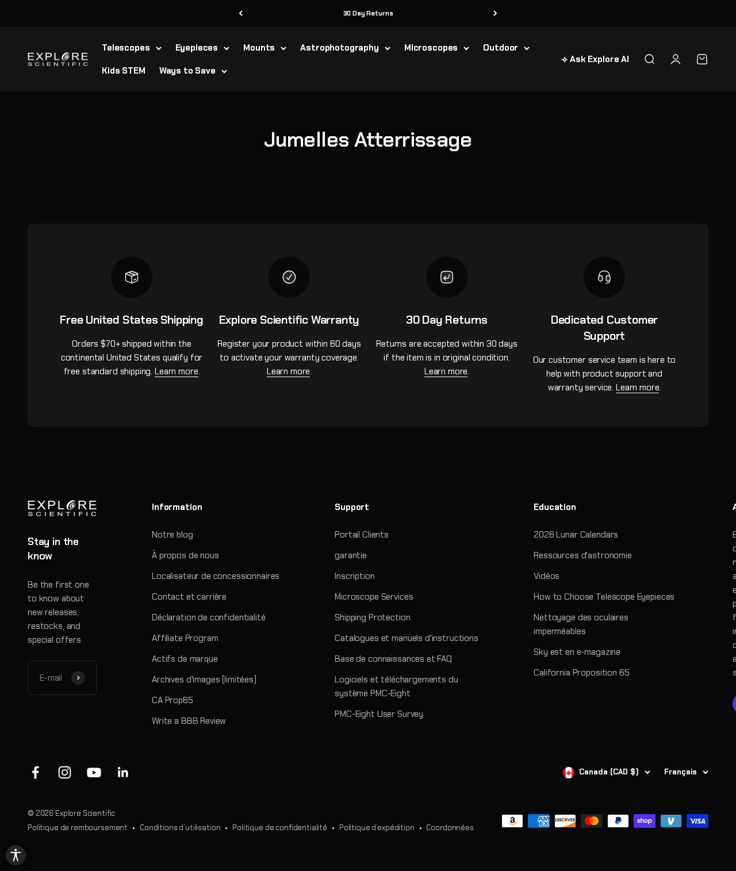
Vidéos (546, 576)
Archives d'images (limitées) (204, 679)
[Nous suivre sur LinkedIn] (123, 772)
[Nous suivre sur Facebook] (35, 772)
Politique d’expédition (377, 827)
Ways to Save (187, 70)
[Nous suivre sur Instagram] (64, 772)
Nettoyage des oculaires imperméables (581, 624)
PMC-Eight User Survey (379, 714)
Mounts (259, 47)
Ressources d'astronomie (583, 555)
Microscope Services (374, 597)
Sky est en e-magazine (577, 652)
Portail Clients (362, 534)
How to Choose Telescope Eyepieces (604, 597)
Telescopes (126, 47)
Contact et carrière (189, 597)
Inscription (354, 576)
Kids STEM (123, 70)
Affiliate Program (185, 638)
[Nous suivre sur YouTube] (94, 772)
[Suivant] (495, 13)
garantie (351, 555)
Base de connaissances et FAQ (393, 659)
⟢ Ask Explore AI (595, 59)
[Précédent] (241, 13)
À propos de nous (185, 555)
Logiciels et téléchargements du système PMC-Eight (396, 686)
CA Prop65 (172, 700)
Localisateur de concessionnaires (215, 576)
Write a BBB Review (189, 721)
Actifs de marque (185, 659)
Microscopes (431, 47)
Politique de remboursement (78, 827)
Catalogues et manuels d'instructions (406, 638)
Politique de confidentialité (279, 827)
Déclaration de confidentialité (209, 617)
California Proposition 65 (581, 672)
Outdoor (500, 47)
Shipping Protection (372, 617)
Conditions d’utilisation (180, 827)
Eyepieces (196, 47)
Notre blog (172, 534)
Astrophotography (339, 47)
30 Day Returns (368, 13)
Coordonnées (449, 827)
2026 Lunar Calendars (576, 534)
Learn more (176, 371)
